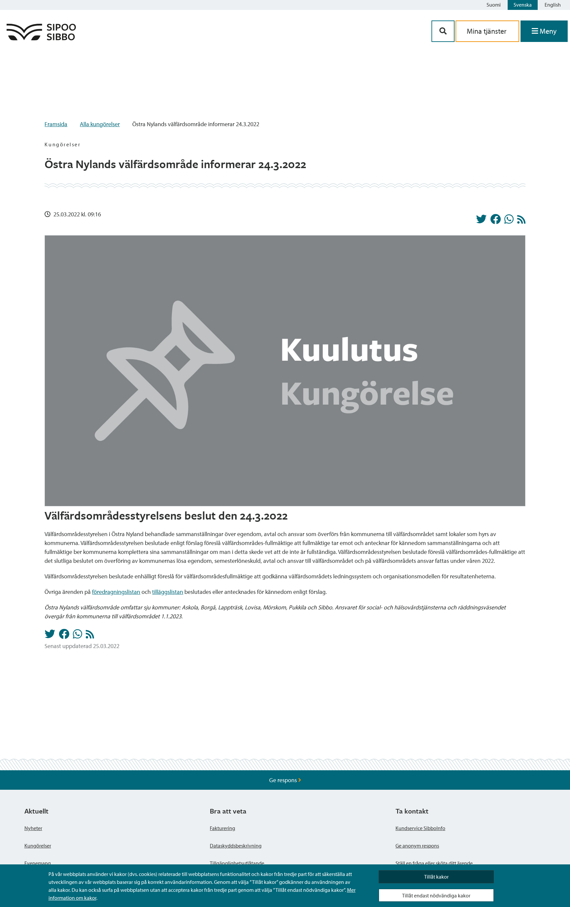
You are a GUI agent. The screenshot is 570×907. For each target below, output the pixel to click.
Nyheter (33, 828)
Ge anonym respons (417, 845)
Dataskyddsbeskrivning (236, 845)
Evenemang (37, 863)
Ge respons (283, 780)
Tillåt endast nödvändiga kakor (436, 895)
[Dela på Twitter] (481, 221)
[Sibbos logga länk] (41, 38)
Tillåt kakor (436, 876)
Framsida (56, 124)
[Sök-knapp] (443, 31)
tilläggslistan (167, 592)
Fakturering (222, 828)
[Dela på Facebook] (495, 221)
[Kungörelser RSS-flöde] (521, 221)
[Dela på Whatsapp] (509, 221)
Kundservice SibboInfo (420, 828)
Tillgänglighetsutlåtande (237, 863)
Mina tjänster (487, 31)
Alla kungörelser (100, 124)
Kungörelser (37, 845)
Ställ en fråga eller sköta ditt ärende (434, 863)
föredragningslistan (116, 592)
